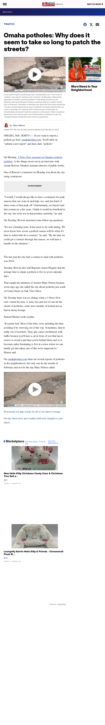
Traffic (9, 24)
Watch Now (94, 4)
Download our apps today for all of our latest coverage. (32, 411)
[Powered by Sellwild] (62, 604)
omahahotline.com (31, 139)
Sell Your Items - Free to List (35, 443)
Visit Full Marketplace (53, 442)
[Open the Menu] (4, 4)
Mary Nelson (19, 125)
